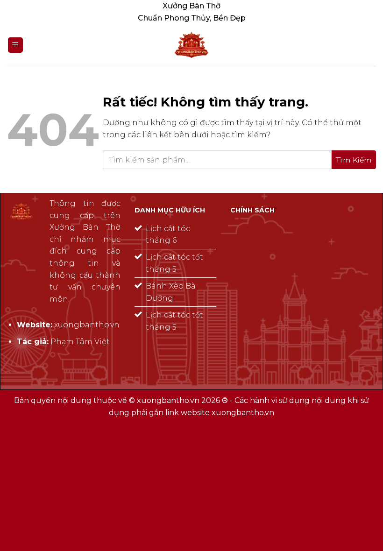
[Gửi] (354, 159)
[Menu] (15, 45)
